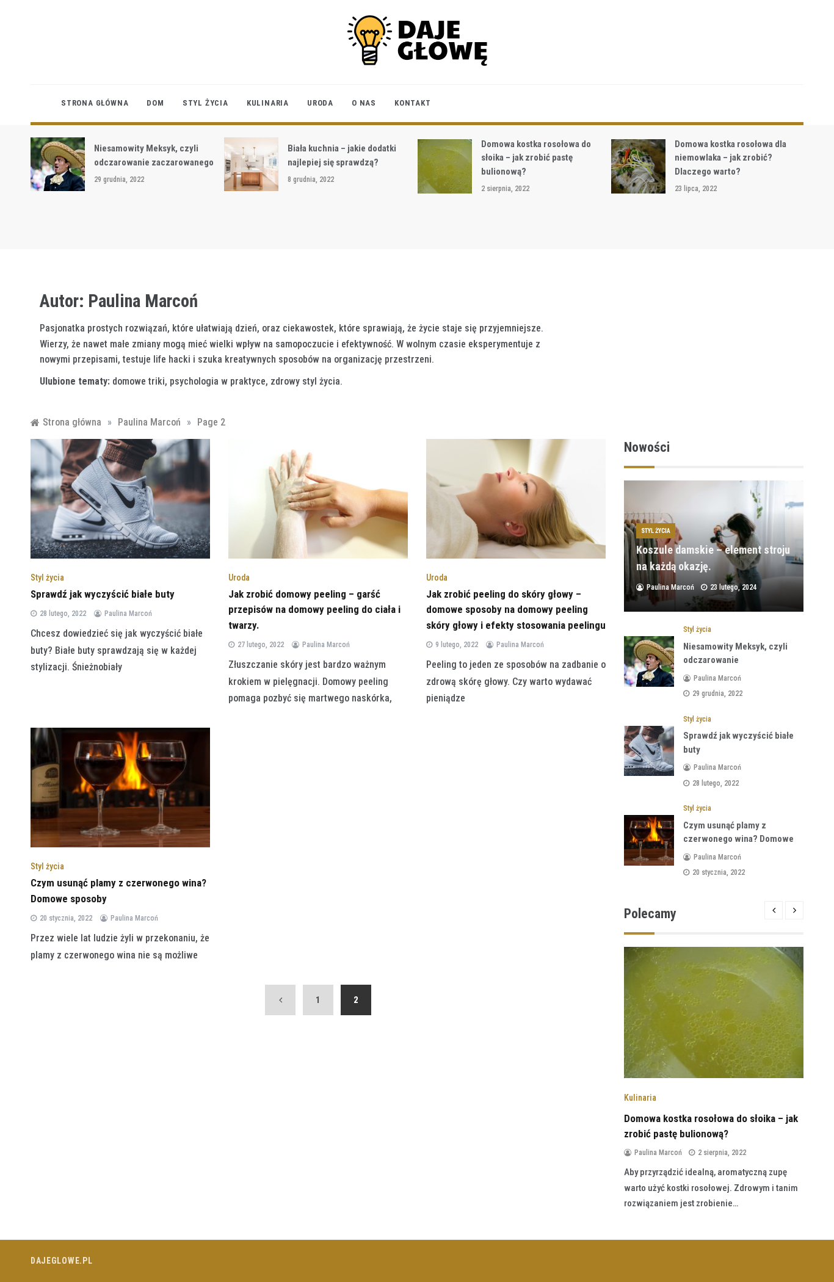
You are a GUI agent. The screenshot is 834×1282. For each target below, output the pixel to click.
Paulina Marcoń (128, 613)
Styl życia (205, 102)
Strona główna (94, 102)
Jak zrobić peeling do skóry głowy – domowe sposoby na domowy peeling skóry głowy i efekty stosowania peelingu (516, 609)
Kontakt (412, 102)
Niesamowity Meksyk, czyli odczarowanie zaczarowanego (735, 660)
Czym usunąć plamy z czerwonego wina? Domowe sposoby (738, 839)
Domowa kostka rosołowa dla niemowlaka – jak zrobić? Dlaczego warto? (730, 158)
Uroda (320, 102)
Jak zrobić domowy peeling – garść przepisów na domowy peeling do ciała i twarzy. (314, 609)
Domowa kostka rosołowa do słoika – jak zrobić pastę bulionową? (536, 158)
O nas (364, 102)
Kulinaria (268, 102)
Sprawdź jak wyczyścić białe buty (103, 594)
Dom (155, 102)
